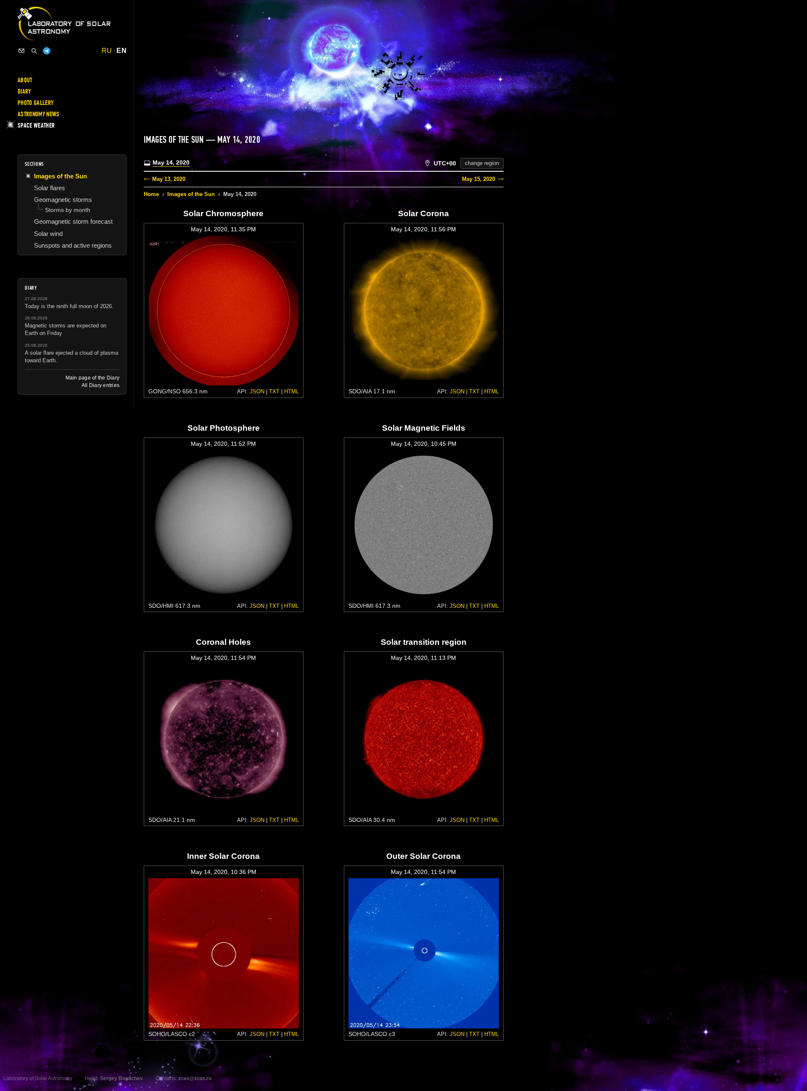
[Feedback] (21, 51)
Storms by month (67, 210)
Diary (24, 91)
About (25, 80)
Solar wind (48, 233)
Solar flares (49, 187)
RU (107, 50)
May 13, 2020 (168, 179)
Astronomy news (38, 114)
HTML (291, 391)
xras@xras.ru (194, 1078)
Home (151, 194)
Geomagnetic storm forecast (73, 221)
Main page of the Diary (92, 378)
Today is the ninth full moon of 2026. (69, 306)
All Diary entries (100, 385)
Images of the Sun (191, 194)
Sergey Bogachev (121, 1078)
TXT (274, 391)
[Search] (34, 51)
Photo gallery (35, 103)
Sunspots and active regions (73, 245)
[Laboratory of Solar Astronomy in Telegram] (46, 51)
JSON (257, 391)
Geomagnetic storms (63, 199)
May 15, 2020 (478, 179)
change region (482, 163)
